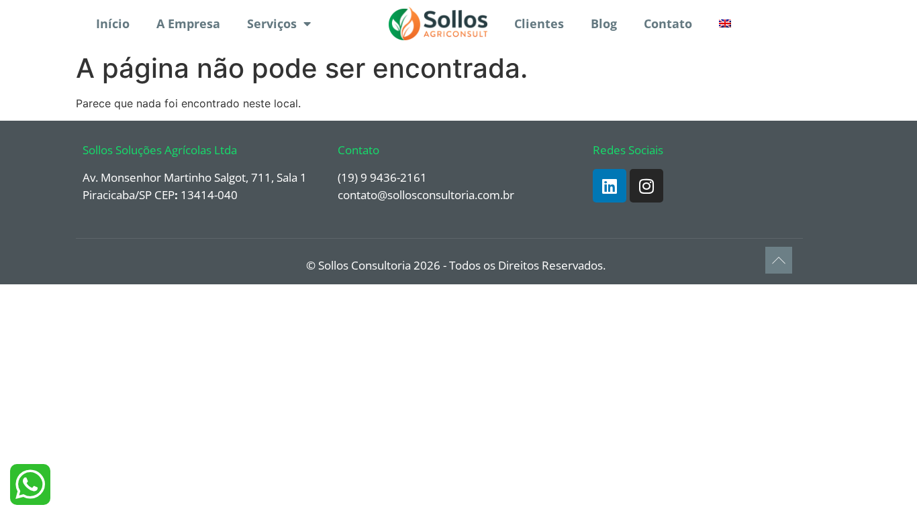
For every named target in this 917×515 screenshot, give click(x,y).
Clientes (539, 23)
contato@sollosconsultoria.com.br (426, 195)
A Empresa (188, 23)
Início (113, 23)
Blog (604, 23)
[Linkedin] (609, 186)
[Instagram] (646, 186)
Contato (668, 23)
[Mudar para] (725, 23)
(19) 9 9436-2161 (382, 177)
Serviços (272, 23)
